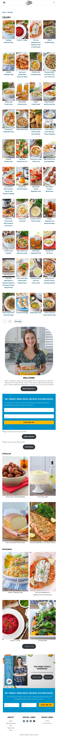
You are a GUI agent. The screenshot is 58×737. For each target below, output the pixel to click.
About (11, 721)
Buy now (48, 677)
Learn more (37, 677)
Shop (10, 730)
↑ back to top (29, 646)
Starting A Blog (10, 723)
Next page (18, 321)
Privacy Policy (47, 723)
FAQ (10, 725)
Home (4, 12)
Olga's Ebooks (29, 436)
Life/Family (29, 447)
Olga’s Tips (10, 728)
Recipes (10, 12)
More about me (28, 389)
